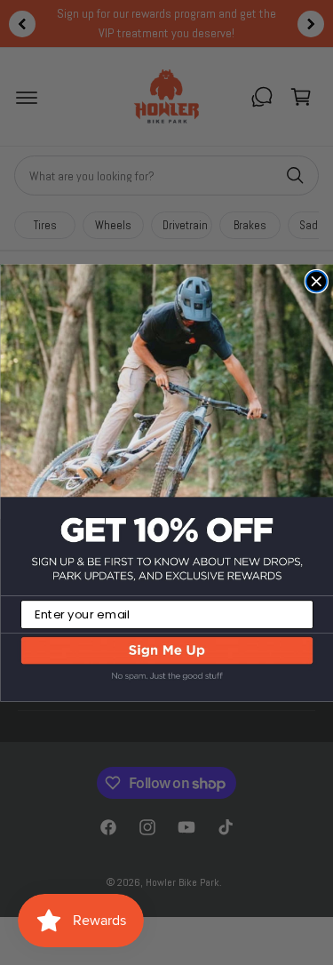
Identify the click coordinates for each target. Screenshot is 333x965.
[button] (166, 667)
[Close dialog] (315, 281)
